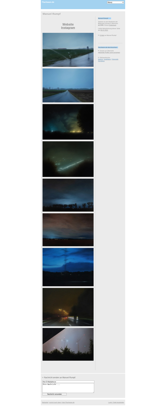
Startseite (45, 402)
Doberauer (112, 25)
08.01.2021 (104, 30)
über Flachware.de (68, 402)
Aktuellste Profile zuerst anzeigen (109, 52)
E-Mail (102, 35)
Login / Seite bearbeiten (116, 402)
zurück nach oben (55, 402)
